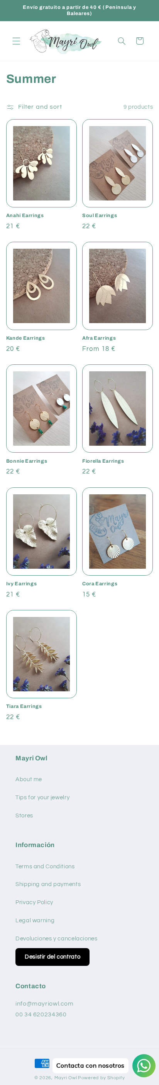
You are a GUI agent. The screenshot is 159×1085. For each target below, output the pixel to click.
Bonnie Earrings (26, 461)
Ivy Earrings (21, 583)
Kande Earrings (25, 338)
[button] (16, 41)
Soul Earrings (99, 215)
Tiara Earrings (24, 706)
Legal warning (34, 920)
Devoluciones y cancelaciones (56, 939)
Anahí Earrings (25, 215)
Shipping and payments (48, 884)
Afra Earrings (99, 338)
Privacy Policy (34, 902)
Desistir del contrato (52, 957)
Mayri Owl (65, 1078)
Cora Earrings (99, 583)
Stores (24, 816)
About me (28, 779)
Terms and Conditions (45, 866)
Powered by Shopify (101, 1078)
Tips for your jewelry (42, 797)
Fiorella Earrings (103, 461)
